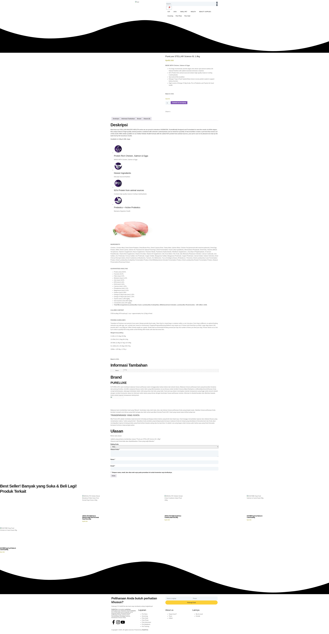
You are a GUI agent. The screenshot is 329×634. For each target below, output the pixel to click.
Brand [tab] (139, 118)
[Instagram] (118, 622)
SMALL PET (183, 11)
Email (113, 466)
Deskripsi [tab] (116, 118)
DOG (175, 11)
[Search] (217, 4)
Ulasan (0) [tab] (147, 118)
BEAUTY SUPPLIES (205, 11)
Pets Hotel (187, 16)
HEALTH (193, 11)
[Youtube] (123, 622)
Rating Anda (115, 444)
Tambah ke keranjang (179, 102)
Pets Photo (179, 16)
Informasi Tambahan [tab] (128, 118)
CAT (168, 11)
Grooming (170, 16)
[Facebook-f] (113, 622)
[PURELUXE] (117, 397)
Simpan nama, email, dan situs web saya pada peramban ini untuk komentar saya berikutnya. (142, 472)
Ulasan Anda (115, 449)
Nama (113, 459)
